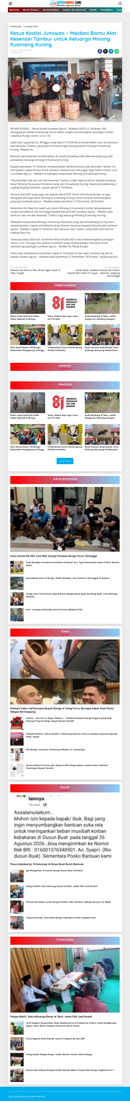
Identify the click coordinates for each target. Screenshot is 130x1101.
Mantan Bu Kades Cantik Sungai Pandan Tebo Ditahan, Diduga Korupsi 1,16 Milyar (68, 902)
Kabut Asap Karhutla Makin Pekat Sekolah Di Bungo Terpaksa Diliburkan (24, 317)
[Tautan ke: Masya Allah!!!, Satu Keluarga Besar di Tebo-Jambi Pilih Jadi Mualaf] (17, 891)
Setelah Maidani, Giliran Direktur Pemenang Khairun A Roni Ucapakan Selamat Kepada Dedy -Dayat (71, 735)
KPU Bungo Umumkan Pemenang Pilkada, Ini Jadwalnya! (55, 749)
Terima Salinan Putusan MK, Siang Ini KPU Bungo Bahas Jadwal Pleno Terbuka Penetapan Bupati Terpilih (67, 766)
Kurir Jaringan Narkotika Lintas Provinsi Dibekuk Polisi (54, 609)
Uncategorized (16, 52)
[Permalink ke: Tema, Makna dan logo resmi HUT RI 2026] (65, 303)
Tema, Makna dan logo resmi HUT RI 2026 (63, 317)
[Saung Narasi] (65, 3)
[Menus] (10, 3)
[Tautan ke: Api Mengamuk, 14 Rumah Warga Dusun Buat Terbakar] (17, 875)
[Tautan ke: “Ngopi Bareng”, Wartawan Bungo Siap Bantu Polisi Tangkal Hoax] (17, 922)
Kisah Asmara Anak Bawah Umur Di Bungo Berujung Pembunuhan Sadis (102, 349)
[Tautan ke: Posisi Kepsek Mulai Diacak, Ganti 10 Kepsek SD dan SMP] (17, 1043)
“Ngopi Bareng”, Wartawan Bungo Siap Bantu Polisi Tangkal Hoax (61, 917)
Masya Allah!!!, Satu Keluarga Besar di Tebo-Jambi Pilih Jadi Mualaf (61, 886)
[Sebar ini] (100, 51)
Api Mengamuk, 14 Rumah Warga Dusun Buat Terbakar (54, 870)
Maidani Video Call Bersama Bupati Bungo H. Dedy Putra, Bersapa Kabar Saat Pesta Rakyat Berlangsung (62, 710)
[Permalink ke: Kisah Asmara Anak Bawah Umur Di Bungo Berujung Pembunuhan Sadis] (102, 334)
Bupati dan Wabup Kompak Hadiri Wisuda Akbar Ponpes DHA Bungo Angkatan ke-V (70, 1070)
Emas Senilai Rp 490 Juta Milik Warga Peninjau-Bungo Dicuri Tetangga (53, 556)
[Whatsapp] (116, 51)
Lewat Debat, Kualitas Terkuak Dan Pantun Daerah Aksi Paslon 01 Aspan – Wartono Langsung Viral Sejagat (93, 272)
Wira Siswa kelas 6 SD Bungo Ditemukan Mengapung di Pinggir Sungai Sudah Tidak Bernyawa (27, 349)
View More (65, 460)
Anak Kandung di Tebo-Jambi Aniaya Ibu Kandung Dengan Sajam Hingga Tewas (100, 317)
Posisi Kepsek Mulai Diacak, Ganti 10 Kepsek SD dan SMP (55, 1038)
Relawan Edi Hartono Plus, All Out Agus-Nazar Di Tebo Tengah (35, 270)
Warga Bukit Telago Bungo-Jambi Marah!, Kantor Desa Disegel (59, 1054)
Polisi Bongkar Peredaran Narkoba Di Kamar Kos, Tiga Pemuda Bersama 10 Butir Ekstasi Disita (72, 563)
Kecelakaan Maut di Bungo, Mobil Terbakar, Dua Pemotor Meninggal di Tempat (67, 578)
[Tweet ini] (105, 51)
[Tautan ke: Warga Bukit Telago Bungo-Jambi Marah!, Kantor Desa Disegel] (17, 1059)
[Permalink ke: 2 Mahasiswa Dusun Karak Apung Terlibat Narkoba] (65, 334)
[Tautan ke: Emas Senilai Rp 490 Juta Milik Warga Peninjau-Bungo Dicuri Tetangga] (65, 519)
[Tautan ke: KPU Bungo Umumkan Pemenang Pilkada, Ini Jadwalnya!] (17, 754)
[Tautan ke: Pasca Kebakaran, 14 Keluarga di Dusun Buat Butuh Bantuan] (65, 827)
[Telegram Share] (111, 51)
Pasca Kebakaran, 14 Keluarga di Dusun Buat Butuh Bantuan (47, 864)
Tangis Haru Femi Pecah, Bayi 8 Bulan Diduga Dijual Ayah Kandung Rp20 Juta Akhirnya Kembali (71, 595)
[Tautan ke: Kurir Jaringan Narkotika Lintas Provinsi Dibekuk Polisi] (17, 614)
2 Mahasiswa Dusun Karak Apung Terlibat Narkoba (65, 348)
